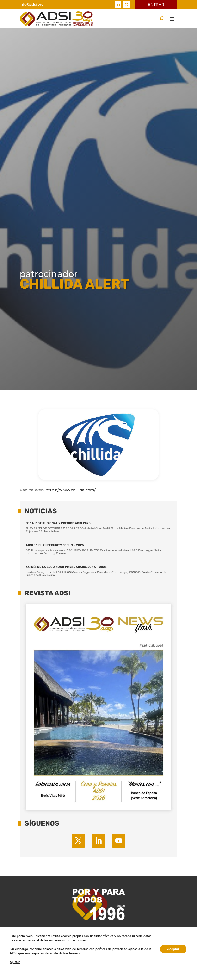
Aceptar (173, 949)
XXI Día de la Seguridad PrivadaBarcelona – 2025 (66, 567)
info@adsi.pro (31, 4)
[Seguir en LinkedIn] (118, 4)
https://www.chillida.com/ (71, 490)
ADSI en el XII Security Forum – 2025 (55, 545)
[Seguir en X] (126, 4)
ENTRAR (156, 4)
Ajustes (15, 962)
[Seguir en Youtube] (118, 841)
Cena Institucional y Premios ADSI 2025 (58, 523)
